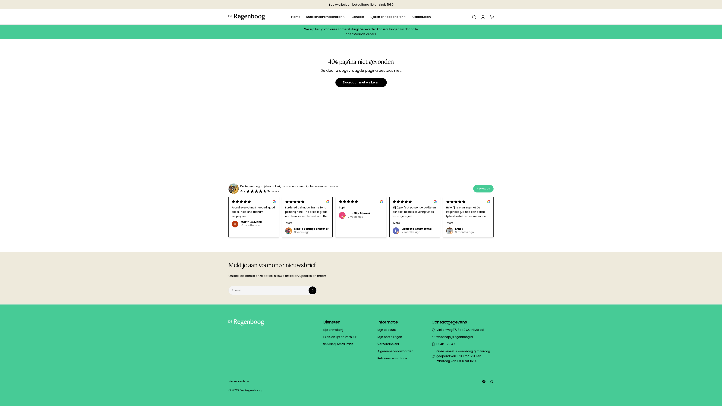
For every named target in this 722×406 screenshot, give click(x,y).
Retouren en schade (392, 358)
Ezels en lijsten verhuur (339, 337)
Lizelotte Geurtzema (417, 228)
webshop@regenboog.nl (454, 337)
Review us (483, 188)
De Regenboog (251, 390)
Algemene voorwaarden (395, 351)
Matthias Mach (251, 222)
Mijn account (386, 330)
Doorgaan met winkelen (361, 82)
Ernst (459, 228)
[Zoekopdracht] (474, 17)
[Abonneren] (312, 290)
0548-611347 (445, 344)
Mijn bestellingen (389, 337)
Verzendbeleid (388, 344)
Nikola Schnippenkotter (311, 228)
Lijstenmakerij (333, 330)
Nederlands (236, 381)
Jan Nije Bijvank (359, 213)
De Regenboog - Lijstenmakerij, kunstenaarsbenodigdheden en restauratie (289, 186)
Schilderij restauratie (338, 344)
